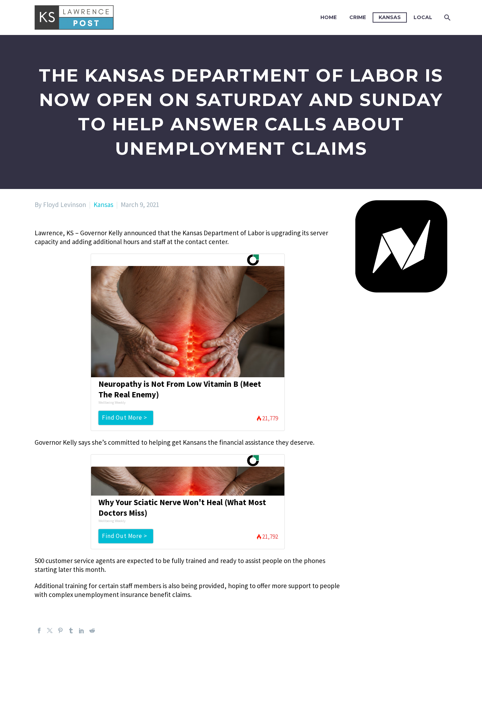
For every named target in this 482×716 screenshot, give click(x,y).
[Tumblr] (71, 630)
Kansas (390, 17)
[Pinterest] (60, 630)
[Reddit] (92, 630)
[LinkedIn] (81, 630)
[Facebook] (39, 630)
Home (328, 17)
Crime (357, 17)
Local (423, 17)
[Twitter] (50, 630)
